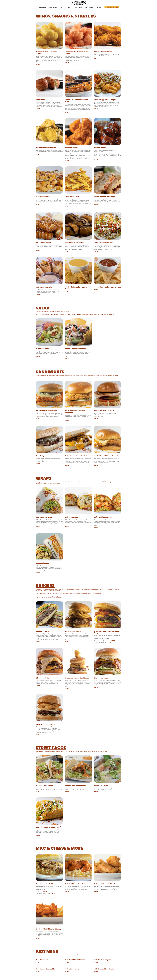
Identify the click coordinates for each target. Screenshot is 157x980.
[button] (43, 7)
